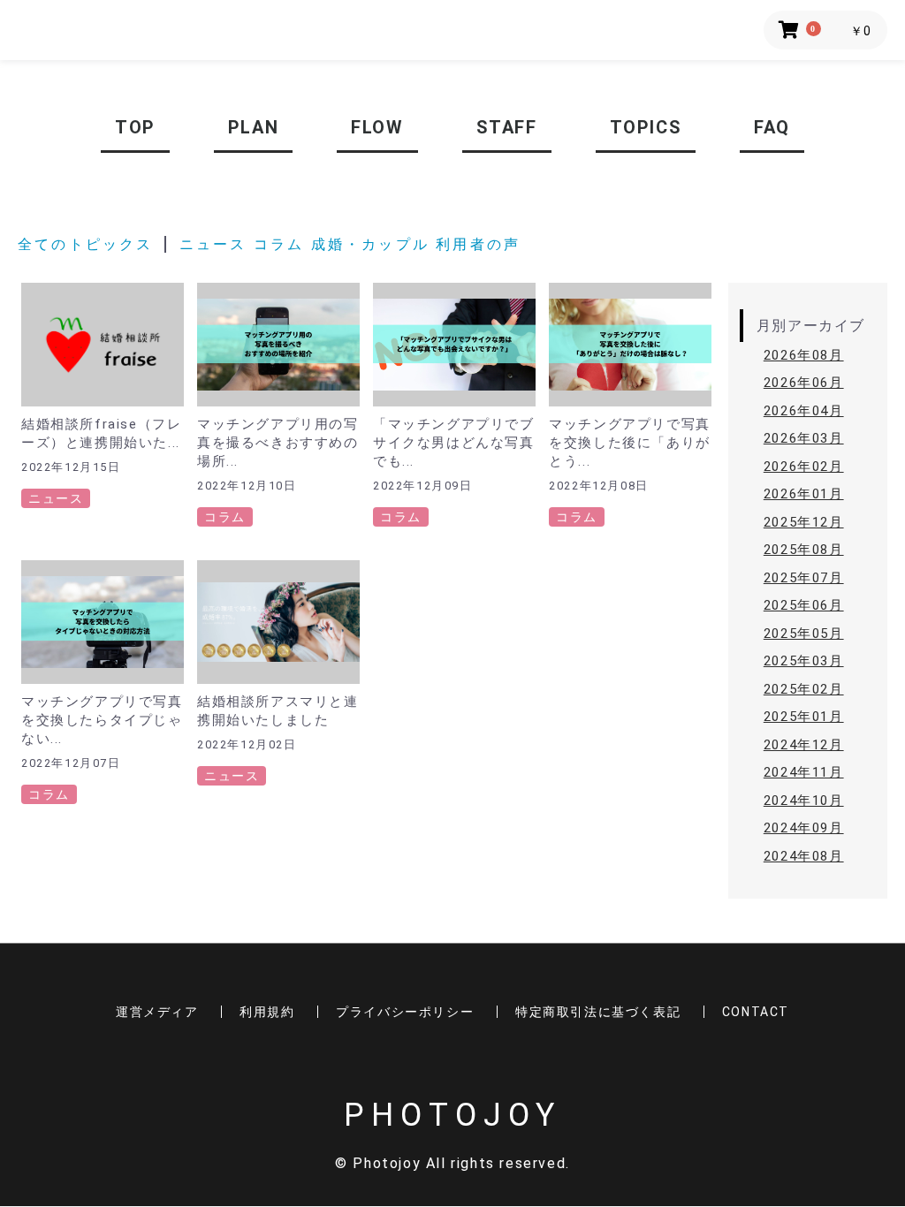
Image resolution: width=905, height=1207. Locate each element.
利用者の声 (478, 244)
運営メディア (157, 1012)
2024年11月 (804, 772)
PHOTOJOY (452, 1115)
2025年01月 (804, 717)
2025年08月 (804, 550)
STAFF (506, 127)
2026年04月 (804, 411)
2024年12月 (804, 745)
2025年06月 (804, 605)
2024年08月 (804, 856)
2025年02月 (804, 689)
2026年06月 (804, 383)
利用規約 (267, 1012)
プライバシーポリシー (405, 1012)
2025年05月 (804, 633)
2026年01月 (804, 494)
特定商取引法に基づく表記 (598, 1012)
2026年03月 (804, 438)
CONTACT (755, 1012)
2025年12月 (804, 522)
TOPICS (646, 127)
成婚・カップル (374, 244)
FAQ (772, 127)
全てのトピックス (86, 244)
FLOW (377, 127)
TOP (135, 127)
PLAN (253, 127)
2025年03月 (804, 661)
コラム (279, 244)
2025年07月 (804, 578)
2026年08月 (804, 355)
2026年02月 (804, 466)
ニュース (213, 244)
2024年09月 (804, 828)
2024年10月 (804, 800)
